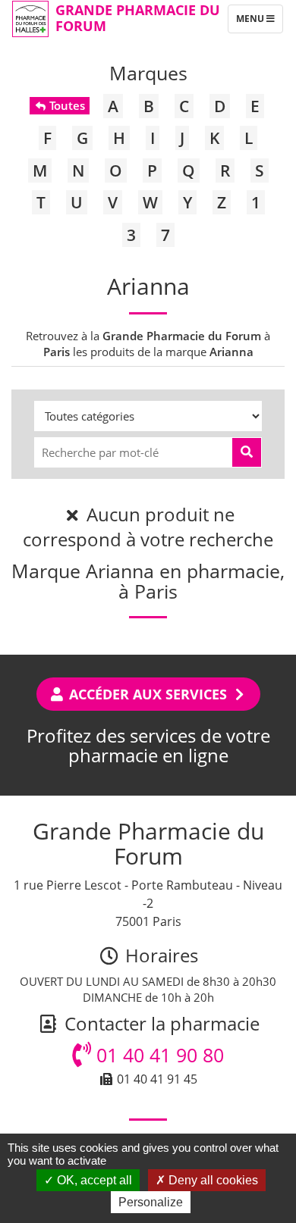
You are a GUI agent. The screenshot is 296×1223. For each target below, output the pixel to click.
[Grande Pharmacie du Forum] (30, 19)
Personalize (150, 1202)
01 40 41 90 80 (157, 1055)
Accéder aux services (148, 694)
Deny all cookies (211, 1180)
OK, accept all (93, 1180)
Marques (148, 73)
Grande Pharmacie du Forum (137, 18)
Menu (259, 22)
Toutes (65, 105)
